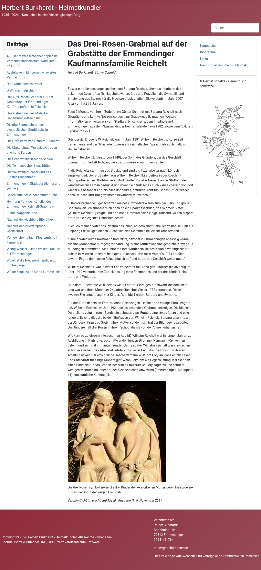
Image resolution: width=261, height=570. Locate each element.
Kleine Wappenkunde (22, 213)
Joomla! (7, 542)
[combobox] (235, 27)
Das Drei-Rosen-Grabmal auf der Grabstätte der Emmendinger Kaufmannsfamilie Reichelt (30, 102)
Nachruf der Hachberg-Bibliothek (30, 219)
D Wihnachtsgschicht (22, 90)
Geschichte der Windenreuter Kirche (32, 195)
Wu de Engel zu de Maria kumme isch (34, 272)
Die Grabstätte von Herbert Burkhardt (33, 141)
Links (204, 59)
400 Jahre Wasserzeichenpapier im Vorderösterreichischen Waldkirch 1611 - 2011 (32, 61)
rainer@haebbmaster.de (171, 548)
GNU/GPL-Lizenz (52, 542)
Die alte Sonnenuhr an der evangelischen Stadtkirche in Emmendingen (27, 129)
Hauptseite (208, 46)
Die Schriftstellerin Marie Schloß (30, 159)
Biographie (208, 52)
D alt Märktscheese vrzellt (25, 84)
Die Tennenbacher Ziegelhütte (28, 166)
